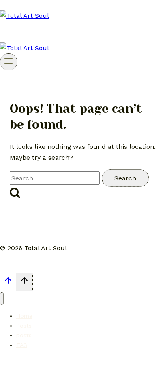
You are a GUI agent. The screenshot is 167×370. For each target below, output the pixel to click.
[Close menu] (2, 298)
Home (24, 316)
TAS (21, 345)
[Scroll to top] (8, 283)
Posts (24, 325)
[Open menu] (8, 61)
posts (24, 335)
